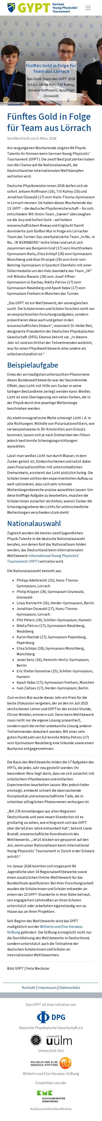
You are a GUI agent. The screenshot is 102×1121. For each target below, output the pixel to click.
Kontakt (29, 987)
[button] (7, 60)
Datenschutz (69, 987)
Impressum (47, 987)
